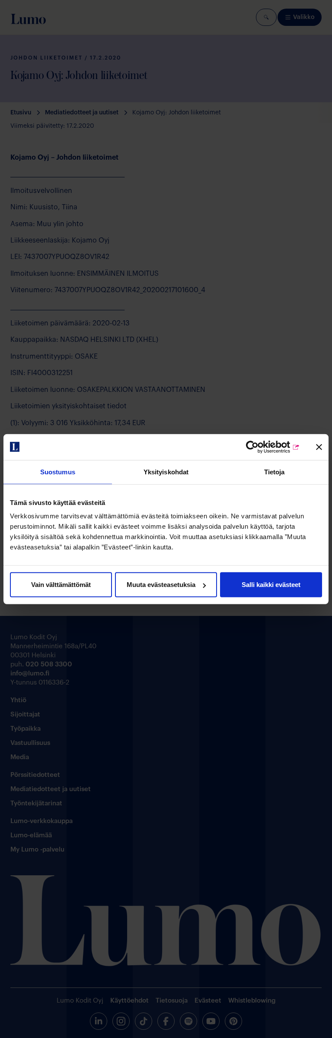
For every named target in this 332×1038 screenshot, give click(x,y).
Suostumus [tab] (57, 471)
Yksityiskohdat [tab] (166, 471)
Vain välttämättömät (61, 584)
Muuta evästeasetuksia (161, 584)
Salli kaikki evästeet (271, 584)
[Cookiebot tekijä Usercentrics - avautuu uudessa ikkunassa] (262, 446)
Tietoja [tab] (274, 471)
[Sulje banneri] (319, 447)
